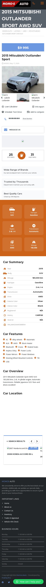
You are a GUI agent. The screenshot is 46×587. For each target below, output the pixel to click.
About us (7, 507)
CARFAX (39, 315)
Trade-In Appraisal (11, 518)
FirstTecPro (6, 578)
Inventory (8, 514)
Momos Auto (21, 575)
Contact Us (8, 510)
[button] (28, 581)
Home (6, 503)
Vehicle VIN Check (11, 521)
